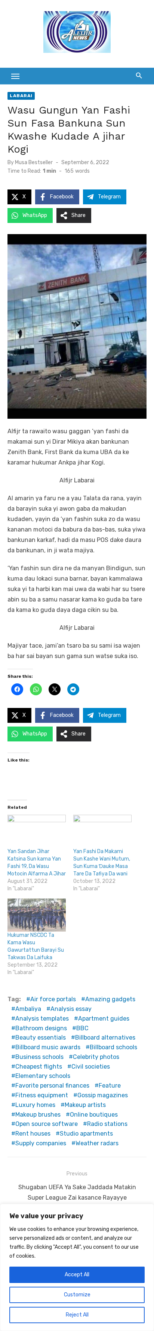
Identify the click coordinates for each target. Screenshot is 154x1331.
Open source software (46, 1123)
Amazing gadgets (110, 999)
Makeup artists (85, 1104)
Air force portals (53, 999)
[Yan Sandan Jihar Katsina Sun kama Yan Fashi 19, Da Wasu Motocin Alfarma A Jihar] (36, 831)
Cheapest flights (38, 1066)
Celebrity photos (96, 1056)
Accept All (77, 1274)
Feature (110, 1085)
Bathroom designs (41, 1028)
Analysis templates (42, 1018)
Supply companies (40, 1143)
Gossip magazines (102, 1095)
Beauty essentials (40, 1037)
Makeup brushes (38, 1114)
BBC (82, 1028)
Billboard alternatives (105, 1037)
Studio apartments (86, 1133)
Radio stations (107, 1123)
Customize (77, 1295)
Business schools (39, 1056)
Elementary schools (42, 1075)
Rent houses (32, 1133)
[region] (77, 1267)
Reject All (77, 1315)
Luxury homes (35, 1104)
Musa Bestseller (34, 162)
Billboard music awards (47, 1047)
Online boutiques (94, 1114)
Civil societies (90, 1066)
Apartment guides (103, 1018)
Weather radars (97, 1143)
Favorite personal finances (52, 1085)
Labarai (21, 95)
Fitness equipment (41, 1095)
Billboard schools (113, 1047)
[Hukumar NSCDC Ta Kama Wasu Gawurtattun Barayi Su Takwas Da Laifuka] (36, 915)
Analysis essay (71, 1008)
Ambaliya (28, 1008)
